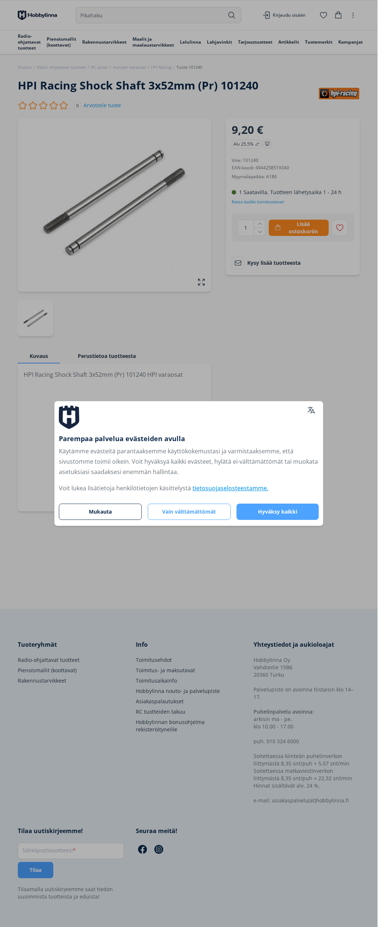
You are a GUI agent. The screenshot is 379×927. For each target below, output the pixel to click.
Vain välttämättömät (189, 511)
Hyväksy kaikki (277, 511)
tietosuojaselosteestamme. (230, 488)
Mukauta (100, 511)
